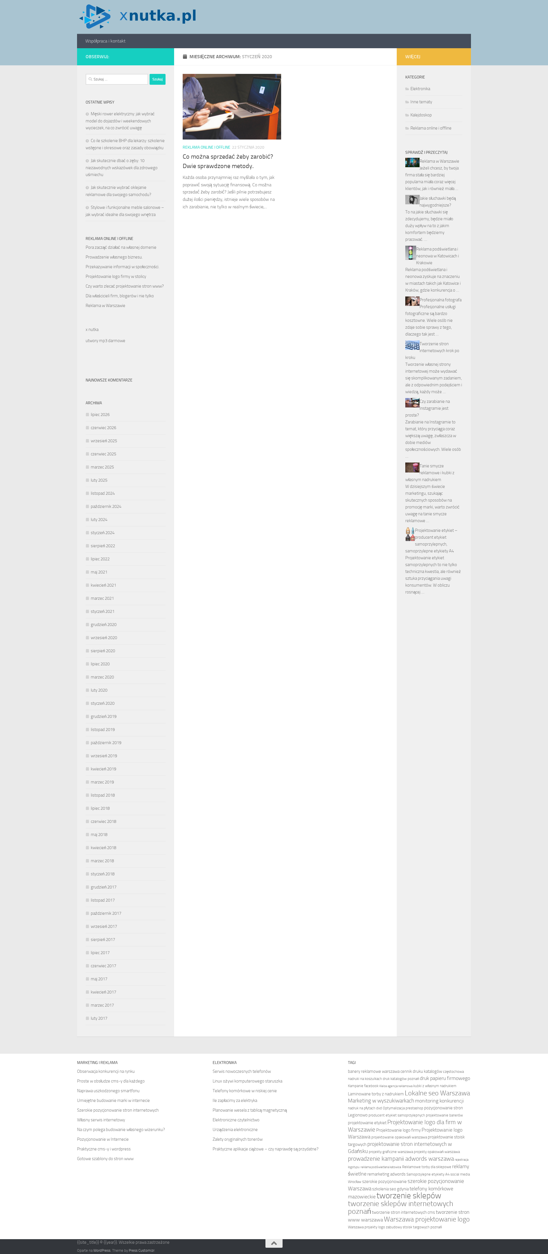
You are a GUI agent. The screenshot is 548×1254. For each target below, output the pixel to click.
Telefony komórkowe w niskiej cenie (245, 1090)
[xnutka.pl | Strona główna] (137, 17)
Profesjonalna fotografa (441, 299)
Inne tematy (421, 101)
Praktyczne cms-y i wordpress (104, 1149)
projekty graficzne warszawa (391, 1152)
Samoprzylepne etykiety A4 (428, 1174)
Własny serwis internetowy (101, 1119)
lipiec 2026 (100, 414)
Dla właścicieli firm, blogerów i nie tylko (120, 295)
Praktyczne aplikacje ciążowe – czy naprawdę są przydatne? (266, 1149)
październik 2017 (106, 913)
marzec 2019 (102, 782)
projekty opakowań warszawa (437, 1152)
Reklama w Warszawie (105, 305)
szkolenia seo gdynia (390, 1189)
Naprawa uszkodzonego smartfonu (108, 1090)
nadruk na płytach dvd (365, 1108)
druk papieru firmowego (445, 1078)
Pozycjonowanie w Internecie (103, 1139)
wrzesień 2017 (104, 926)
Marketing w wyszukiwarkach (381, 1100)
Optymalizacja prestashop (403, 1108)
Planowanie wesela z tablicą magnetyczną (250, 1110)
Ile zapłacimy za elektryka (235, 1100)
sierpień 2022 (103, 545)
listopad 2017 (103, 900)
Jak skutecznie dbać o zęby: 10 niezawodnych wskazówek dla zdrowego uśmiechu (122, 167)
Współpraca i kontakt (105, 41)
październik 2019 (106, 742)
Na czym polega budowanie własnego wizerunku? (121, 1129)
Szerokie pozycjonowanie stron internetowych (118, 1110)
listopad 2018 (103, 795)
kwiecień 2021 (103, 585)
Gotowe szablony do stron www (105, 1158)
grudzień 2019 (103, 716)
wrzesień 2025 (104, 440)
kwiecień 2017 (103, 992)
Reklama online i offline (206, 147)
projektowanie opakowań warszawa (399, 1137)
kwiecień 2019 (103, 769)
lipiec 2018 (100, 808)
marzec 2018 (102, 860)
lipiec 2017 (100, 952)
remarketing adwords (386, 1174)
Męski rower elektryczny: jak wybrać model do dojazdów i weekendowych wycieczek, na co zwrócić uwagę (120, 120)
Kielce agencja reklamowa (395, 1086)
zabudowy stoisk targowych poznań (414, 1227)
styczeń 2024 (102, 532)
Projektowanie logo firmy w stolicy (116, 276)
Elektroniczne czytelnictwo (236, 1119)
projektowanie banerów (444, 1115)
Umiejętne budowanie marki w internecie (113, 1100)
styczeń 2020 (102, 703)
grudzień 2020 (103, 624)
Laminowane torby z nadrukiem (376, 1094)
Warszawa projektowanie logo (427, 1219)
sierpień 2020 (103, 650)
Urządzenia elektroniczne (235, 1129)
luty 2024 (99, 519)
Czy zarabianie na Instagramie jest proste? (427, 408)
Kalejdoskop (421, 115)
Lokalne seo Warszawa (437, 1093)
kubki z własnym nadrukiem (434, 1086)
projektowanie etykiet (367, 1122)
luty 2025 (99, 480)
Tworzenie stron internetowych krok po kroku (432, 350)
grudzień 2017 (103, 887)
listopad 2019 (103, 729)
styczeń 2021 (102, 611)
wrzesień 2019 (104, 755)
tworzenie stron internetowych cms (403, 1212)
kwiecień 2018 (103, 847)
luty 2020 (99, 690)
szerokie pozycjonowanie (384, 1181)
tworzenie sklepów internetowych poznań (400, 1207)
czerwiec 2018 (103, 821)
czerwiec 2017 (103, 965)
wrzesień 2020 (104, 637)
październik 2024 (106, 506)
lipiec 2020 (100, 664)
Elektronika (420, 88)
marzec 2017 (102, 1005)
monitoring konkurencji (439, 1101)
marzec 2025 (102, 467)
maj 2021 (99, 572)
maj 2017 (99, 979)
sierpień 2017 (103, 939)
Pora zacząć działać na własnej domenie (121, 247)
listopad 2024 (103, 493)
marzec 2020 (102, 677)
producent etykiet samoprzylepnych (396, 1115)
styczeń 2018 (102, 874)
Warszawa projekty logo (366, 1227)
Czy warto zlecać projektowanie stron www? (125, 286)
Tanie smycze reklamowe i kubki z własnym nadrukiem (429, 472)
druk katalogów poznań (401, 1079)
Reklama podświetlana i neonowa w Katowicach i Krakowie (437, 256)
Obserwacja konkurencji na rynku (106, 1071)
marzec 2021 (102, 598)
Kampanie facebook (363, 1086)
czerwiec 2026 (103, 427)
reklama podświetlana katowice (380, 1167)
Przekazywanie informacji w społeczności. (122, 266)
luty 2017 (99, 1018)
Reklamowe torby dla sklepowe (426, 1167)
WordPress (101, 1250)
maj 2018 (99, 834)
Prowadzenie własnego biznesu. (114, 257)
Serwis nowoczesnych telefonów (242, 1071)
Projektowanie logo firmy (398, 1130)
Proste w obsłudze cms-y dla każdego (111, 1081)
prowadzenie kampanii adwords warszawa (401, 1158)
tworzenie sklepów (408, 1196)
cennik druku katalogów (421, 1071)
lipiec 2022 (100, 559)
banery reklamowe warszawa (374, 1071)
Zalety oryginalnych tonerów (238, 1139)
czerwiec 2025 (103, 454)
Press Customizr (141, 1250)
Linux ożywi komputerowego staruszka (247, 1081)
